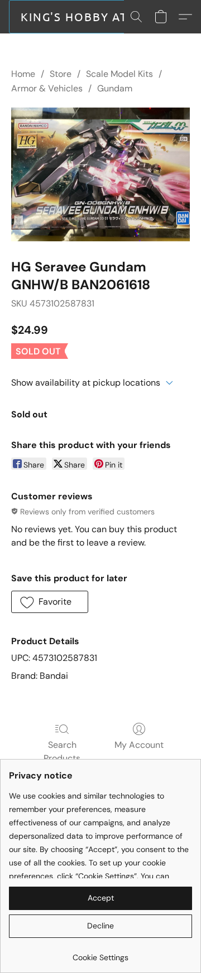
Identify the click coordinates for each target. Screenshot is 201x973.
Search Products (62, 751)
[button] (78, 16)
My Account (139, 745)
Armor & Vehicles (47, 88)
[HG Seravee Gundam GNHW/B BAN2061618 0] (100, 174)
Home (23, 74)
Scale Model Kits (119, 74)
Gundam (114, 88)
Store (60, 74)
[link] (100, 953)
